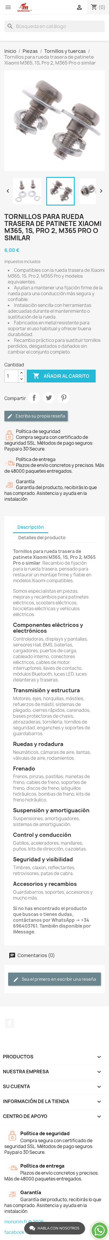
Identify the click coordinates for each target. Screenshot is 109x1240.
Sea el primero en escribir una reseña (58, 979)
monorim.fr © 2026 (24, 1222)
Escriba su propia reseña (40, 416)
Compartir (34, 398)
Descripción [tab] (30, 527)
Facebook (9, 1023)
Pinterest (63, 398)
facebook (14, 1232)
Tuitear (49, 398)
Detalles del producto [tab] (42, 538)
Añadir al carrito (61, 375)
